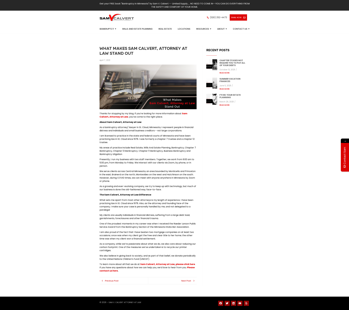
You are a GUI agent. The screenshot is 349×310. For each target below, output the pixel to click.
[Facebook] (220, 303)
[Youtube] (240, 303)
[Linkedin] (233, 303)
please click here (185, 264)
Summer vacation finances (229, 80)
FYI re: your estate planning (230, 96)
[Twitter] (227, 303)
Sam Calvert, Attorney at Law (157, 264)
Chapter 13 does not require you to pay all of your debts (232, 63)
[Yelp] (246, 303)
